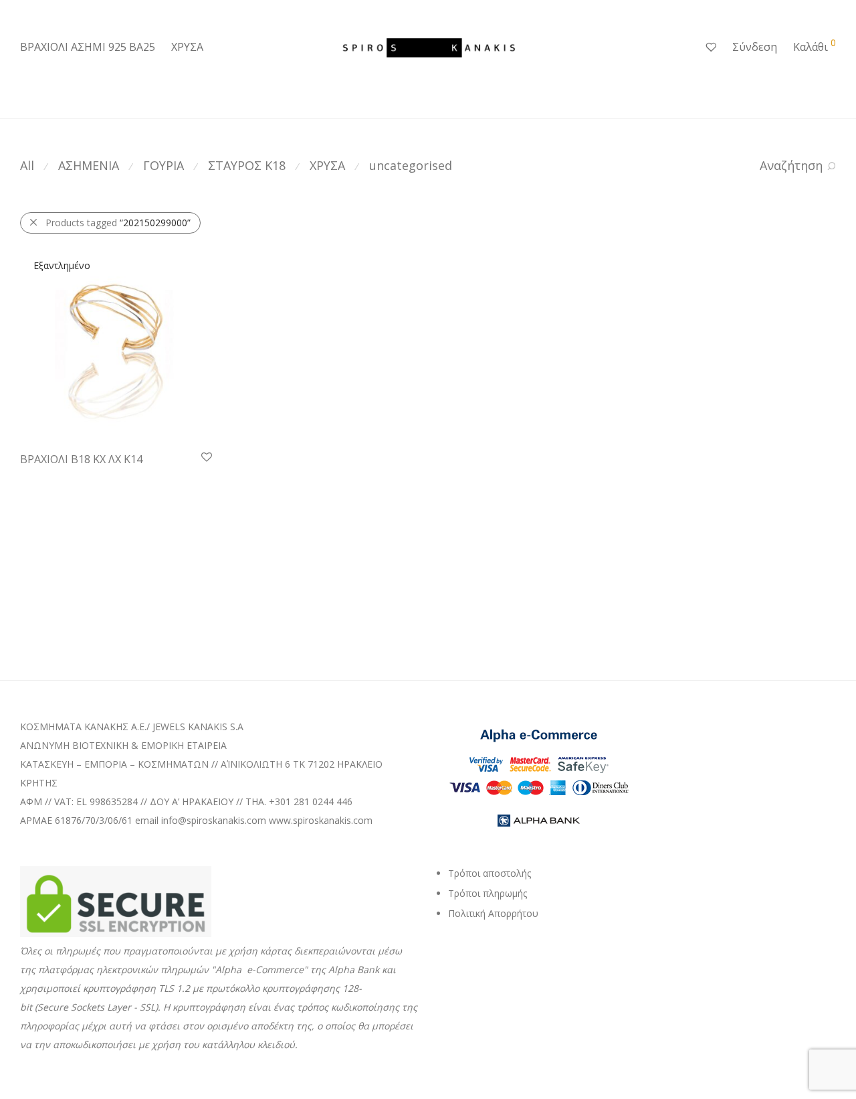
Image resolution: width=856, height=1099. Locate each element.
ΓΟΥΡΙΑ (163, 165)
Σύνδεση (754, 46)
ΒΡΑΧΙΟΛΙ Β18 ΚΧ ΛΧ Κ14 (81, 459)
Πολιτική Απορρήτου (493, 913)
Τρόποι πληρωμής (487, 893)
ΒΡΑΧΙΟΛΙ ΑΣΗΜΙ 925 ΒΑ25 (87, 46)
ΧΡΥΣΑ (187, 46)
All (27, 165)
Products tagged (118, 222)
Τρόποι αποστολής (489, 873)
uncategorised (410, 165)
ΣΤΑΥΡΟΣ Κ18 (247, 165)
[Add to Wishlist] (205, 457)
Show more (145, 476)
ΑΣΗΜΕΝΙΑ (88, 165)
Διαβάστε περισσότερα (63, 476)
